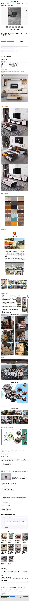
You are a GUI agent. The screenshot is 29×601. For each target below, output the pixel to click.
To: (4, 519)
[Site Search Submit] (18, 3)
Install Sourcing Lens (4, 597)
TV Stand (13, 5)
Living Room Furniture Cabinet (20, 589)
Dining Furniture (19, 497)
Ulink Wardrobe (16, 574)
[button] (1, 1)
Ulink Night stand (10, 574)
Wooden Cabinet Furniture (12, 589)
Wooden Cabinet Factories (12, 587)
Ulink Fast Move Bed (3, 574)
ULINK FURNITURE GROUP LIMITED (7, 34)
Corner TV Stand (11, 583)
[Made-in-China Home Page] (14, 1)
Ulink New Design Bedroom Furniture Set (24, 572)
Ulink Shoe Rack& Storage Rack (11, 572)
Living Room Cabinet (23, 497)
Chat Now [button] (22, 41)
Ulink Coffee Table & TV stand (11, 571)
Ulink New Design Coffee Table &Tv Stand (4, 571)
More (1, 594)
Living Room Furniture (8, 5)
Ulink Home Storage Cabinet (4, 572)
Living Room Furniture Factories (21, 587)
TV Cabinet (10, 497)
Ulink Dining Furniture (16, 571)
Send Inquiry (7, 41)
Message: (4, 521)
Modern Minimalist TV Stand (4, 583)
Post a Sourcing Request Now (22, 527)
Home (1, 5)
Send (6, 527)
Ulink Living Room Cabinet (24, 571)
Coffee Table (7, 497)
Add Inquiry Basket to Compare (14, 29)
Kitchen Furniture (14, 497)
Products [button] (8, 3)
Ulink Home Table (23, 574)
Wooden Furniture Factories (4, 587)
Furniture (4, 5)
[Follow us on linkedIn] (20, 597)
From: (4, 517)
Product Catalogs (11, 569)
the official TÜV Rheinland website (22, 471)
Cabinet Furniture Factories (4, 589)
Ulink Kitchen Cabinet (16, 572)
